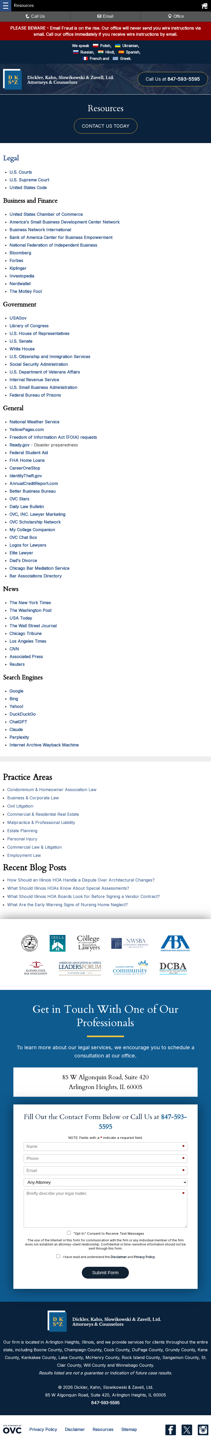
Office (178, 16)
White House (22, 348)
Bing (14, 698)
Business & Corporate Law (33, 797)
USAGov (18, 318)
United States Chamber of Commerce (46, 214)
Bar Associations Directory (36, 575)
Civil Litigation (20, 806)
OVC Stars (19, 498)
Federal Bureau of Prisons (35, 395)
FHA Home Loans (27, 460)
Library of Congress (29, 325)
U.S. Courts (21, 172)
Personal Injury (22, 838)
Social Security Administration (39, 364)
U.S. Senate (21, 341)
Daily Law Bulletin (27, 506)
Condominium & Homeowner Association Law (51, 789)
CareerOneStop (25, 468)
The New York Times (30, 602)
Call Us (38, 16)
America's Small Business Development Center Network (65, 221)
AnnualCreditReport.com (34, 483)
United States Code (28, 187)
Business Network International (40, 229)
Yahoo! (16, 706)
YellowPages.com (27, 429)
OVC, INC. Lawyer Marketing (37, 514)
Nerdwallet (20, 283)
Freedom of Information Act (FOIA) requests (53, 437)
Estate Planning (22, 830)
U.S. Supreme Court (29, 179)
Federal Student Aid (29, 452)
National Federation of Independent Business (53, 245)
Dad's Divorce (23, 560)
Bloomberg (20, 252)
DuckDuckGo (23, 714)
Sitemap (129, 1429)
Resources (103, 1429)
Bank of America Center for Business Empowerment (61, 237)
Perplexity (19, 737)
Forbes (16, 260)
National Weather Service (34, 421)
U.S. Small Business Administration (43, 387)
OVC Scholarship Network (35, 521)
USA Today (21, 618)
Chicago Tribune (26, 633)
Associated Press (26, 656)
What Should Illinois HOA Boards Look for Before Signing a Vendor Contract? (83, 896)
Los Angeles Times (28, 641)
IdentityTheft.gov (26, 475)
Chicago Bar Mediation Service (39, 568)
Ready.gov (20, 444)
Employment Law (24, 855)
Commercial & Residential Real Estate (43, 814)
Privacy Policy (144, 1257)
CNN (14, 648)
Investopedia (22, 275)
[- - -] (5, 5)
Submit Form (105, 1272)
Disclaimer (119, 1257)
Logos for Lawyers (28, 545)
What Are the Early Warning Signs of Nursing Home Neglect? (67, 904)
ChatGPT (18, 721)
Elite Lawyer (21, 552)
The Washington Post (30, 610)
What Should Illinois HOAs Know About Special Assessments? (68, 888)
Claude (16, 729)
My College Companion (32, 529)
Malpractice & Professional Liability (41, 822)
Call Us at (173, 79)
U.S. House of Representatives (39, 333)
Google (16, 690)
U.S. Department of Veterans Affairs (45, 371)
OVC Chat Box (23, 537)
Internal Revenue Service (34, 379)
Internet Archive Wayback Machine (44, 744)
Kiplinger (18, 268)
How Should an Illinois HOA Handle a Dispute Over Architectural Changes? (81, 880)
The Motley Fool (26, 291)
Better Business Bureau (33, 491)
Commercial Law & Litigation (34, 847)
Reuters (17, 664)
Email (108, 16)
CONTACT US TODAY (105, 126)
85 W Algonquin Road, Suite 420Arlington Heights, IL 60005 (105, 1082)
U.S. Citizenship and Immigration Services (50, 356)
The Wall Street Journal (33, 625)
